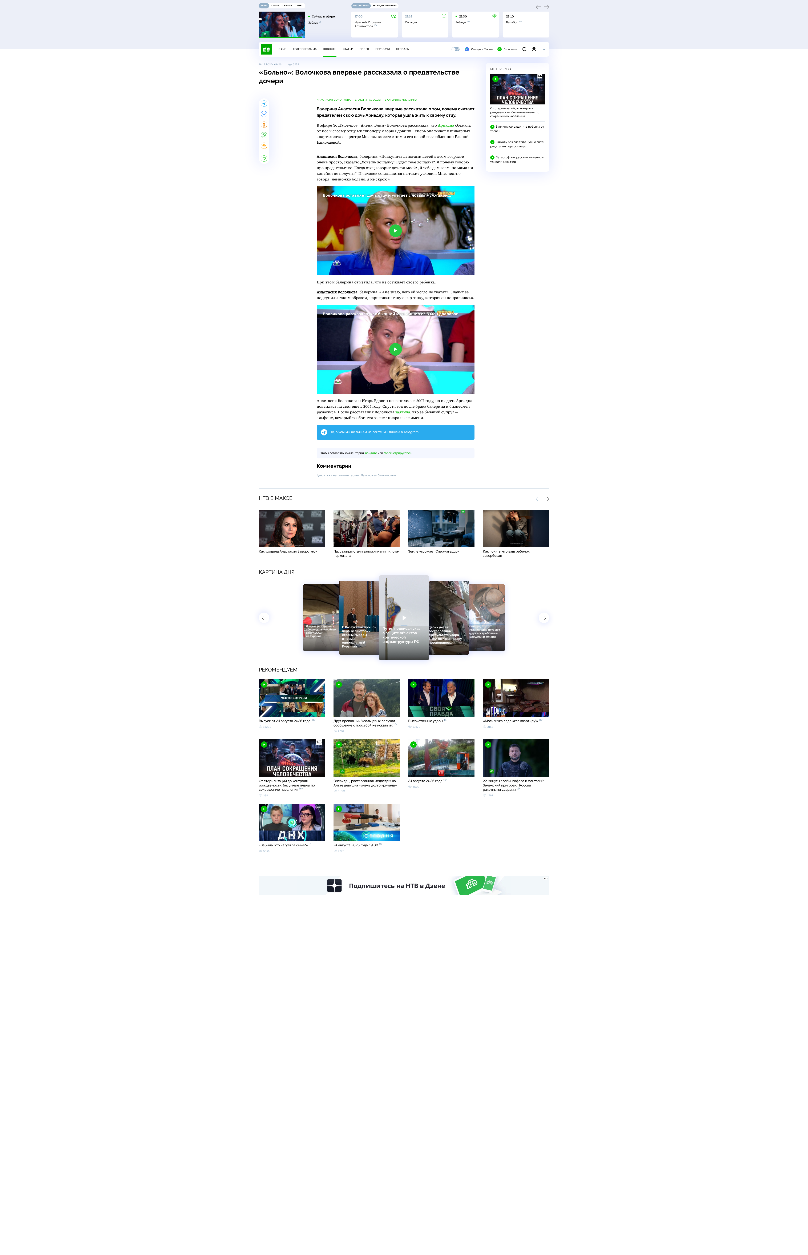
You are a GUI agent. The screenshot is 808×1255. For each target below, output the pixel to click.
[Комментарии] (264, 158)
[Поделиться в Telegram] (264, 103)
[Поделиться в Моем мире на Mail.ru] (264, 146)
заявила (402, 412)
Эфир (282, 49)
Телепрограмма (305, 49)
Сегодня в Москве (482, 49)
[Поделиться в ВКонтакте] (264, 114)
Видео (364, 49)
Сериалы (403, 49)
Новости (329, 49)
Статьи (348, 49)
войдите (371, 453)
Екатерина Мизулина (401, 99)
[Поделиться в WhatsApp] (264, 135)
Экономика (510, 49)
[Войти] (534, 49)
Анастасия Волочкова (334, 99)
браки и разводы (368, 99)
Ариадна (446, 125)
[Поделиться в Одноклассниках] (264, 124)
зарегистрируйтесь (397, 453)
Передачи (382, 49)
